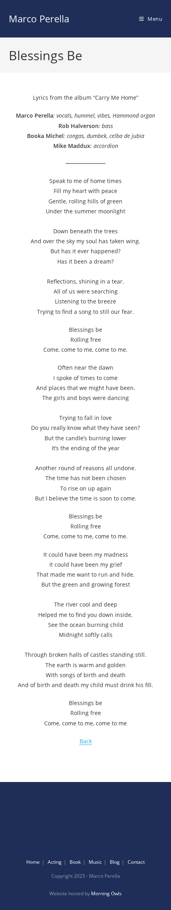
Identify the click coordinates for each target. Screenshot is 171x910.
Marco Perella (39, 18)
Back (86, 741)
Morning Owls (106, 893)
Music (95, 862)
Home (33, 862)
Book (75, 862)
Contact (136, 862)
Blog (115, 862)
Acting (55, 862)
